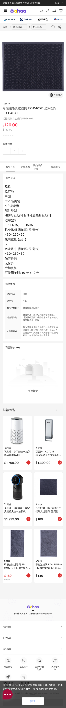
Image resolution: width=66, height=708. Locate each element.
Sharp (6, 104)
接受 (33, 701)
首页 (5, 26)
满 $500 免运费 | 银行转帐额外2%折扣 (20, 3)
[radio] (4, 135)
